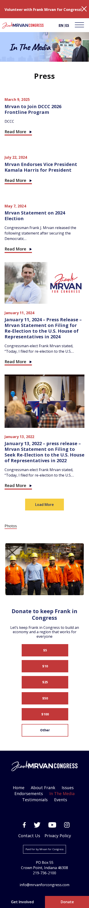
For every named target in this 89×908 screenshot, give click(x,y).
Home (18, 787)
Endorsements (28, 793)
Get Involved (22, 901)
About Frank (43, 787)
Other (45, 730)
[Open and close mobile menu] (79, 25)
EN (61, 25)
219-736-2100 (44, 872)
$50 (45, 698)
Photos (11, 525)
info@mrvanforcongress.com (44, 884)
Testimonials (35, 799)
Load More (44, 504)
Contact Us (29, 835)
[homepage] (23, 25)
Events (60, 799)
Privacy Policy (57, 835)
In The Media (62, 793)
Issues (68, 787)
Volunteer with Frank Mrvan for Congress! (43, 9)
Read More (15, 131)
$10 (45, 666)
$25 (45, 682)
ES (67, 25)
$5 (45, 650)
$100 (45, 714)
